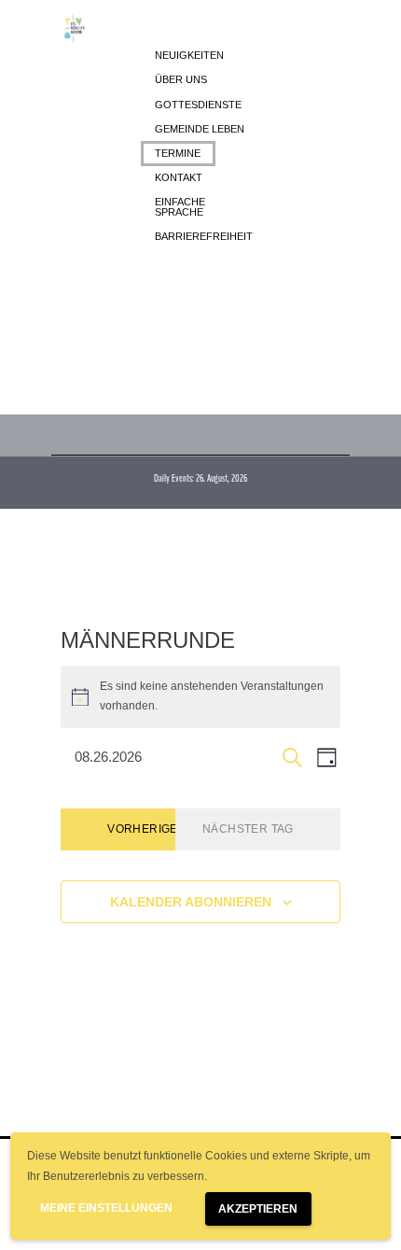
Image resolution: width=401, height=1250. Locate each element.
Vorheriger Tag (160, 829)
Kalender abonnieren (190, 901)
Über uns (181, 79)
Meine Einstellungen (106, 1208)
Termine (177, 153)
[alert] (200, 697)
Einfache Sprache (180, 207)
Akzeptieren (257, 1208)
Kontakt (178, 177)
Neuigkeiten (189, 55)
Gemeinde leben (199, 128)
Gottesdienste (198, 104)
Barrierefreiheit (204, 236)
